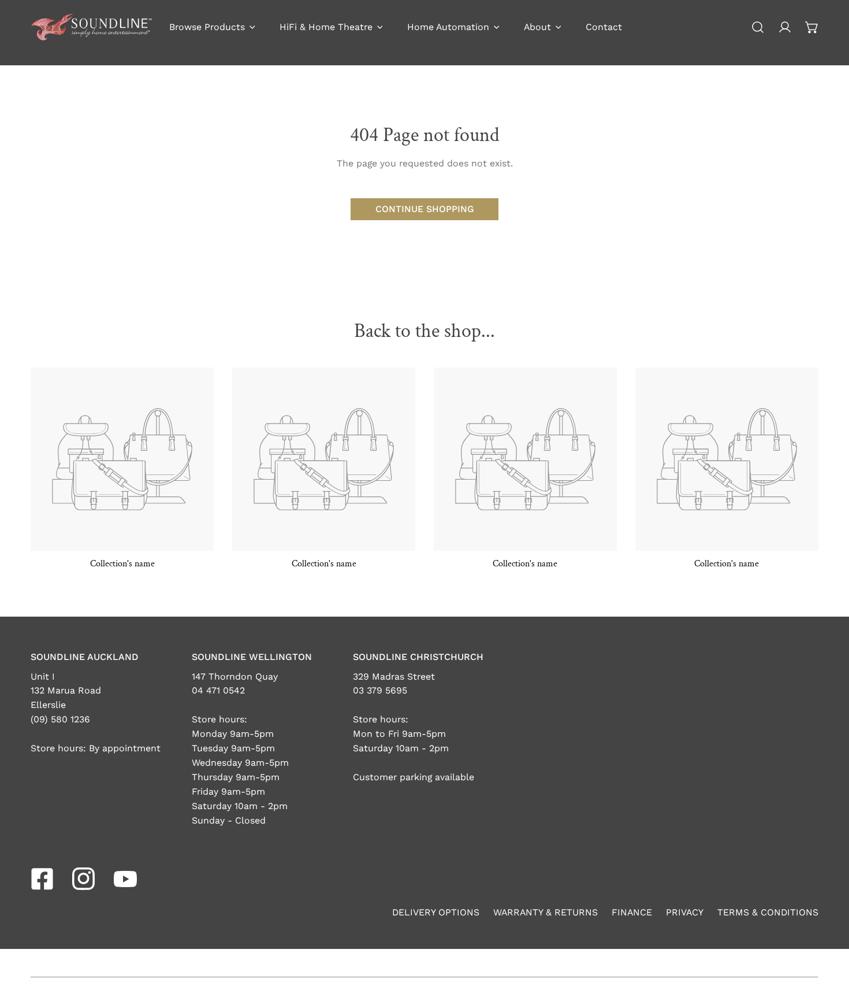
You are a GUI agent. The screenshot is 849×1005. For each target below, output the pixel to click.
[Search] (758, 27)
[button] (811, 27)
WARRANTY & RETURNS (545, 912)
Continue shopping (424, 208)
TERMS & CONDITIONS (767, 912)
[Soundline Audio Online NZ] (91, 27)
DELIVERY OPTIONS (435, 912)
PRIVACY (684, 912)
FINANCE (632, 912)
